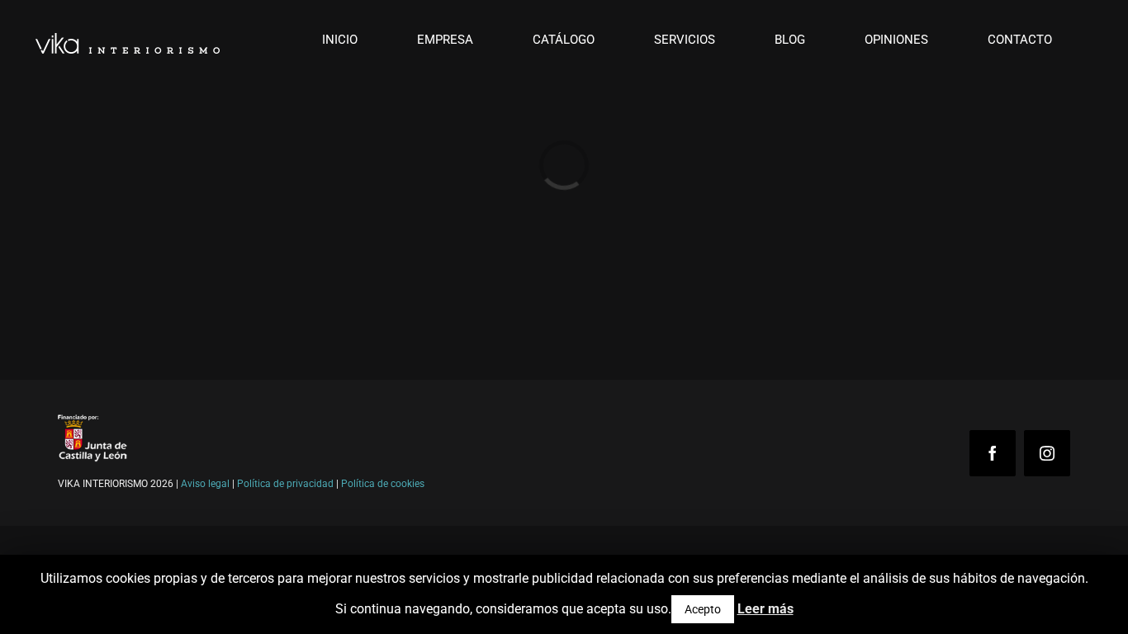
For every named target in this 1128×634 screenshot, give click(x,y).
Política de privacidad (285, 484)
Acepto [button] (703, 609)
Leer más (765, 609)
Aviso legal (205, 484)
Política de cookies (382, 484)
